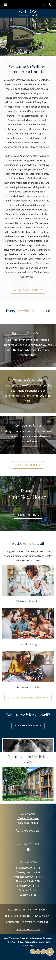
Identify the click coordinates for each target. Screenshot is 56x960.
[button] (44, 4)
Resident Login (16, 908)
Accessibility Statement (35, 920)
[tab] (23, 51)
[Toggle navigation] (5, 4)
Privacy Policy (41, 914)
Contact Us (12, 920)
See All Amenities (26, 463)
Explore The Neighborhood (26, 695)
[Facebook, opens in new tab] (28, 848)
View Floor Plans (26, 723)
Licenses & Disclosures (28, 928)
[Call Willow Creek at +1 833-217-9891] (50, 4)
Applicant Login (36, 908)
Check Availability (26, 288)
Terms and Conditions (17, 914)
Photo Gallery (27, 513)
